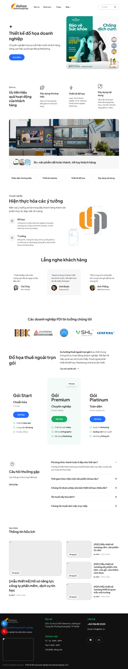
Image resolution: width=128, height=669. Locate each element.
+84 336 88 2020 (97, 624)
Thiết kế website (50, 178)
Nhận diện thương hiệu (22, 178)
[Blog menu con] (70, 6)
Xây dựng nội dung (106, 178)
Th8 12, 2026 (105, 554)
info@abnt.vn (99, 629)
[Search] (116, 7)
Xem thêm (17, 57)
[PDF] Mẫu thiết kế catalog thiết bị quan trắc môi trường (105, 589)
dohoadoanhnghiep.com (58, 665)
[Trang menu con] (61, 6)
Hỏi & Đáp (13, 484)
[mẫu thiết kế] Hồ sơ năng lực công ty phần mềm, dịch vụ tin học (32, 585)
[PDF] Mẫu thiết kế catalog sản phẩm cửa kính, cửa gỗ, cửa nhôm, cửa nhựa (106, 568)
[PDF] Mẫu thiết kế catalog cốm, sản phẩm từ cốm (106, 547)
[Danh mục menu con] (51, 6)
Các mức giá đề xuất (68, 369)
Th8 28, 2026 (20, 595)
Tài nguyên (15, 573)
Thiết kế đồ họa (78, 178)
